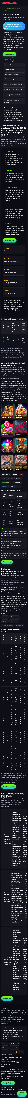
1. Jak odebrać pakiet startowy (13, 84)
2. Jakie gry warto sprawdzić (13, 89)
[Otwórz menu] (25, 3)
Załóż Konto (7, 998)
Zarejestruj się (9, 54)
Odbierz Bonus (9, 240)
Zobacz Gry (7, 562)
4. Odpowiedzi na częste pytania (11, 101)
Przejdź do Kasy (8, 786)
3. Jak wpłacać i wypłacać (12, 95)
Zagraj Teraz (8, 59)
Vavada (4, 1008)
